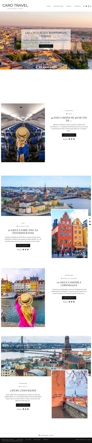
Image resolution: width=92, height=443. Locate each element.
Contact (77, 6)
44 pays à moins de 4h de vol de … (69, 119)
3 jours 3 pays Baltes (23, 390)
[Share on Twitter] (72, 139)
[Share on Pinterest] (74, 139)
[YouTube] (86, 6)
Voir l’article (46, 47)
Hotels (68, 6)
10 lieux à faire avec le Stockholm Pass (23, 231)
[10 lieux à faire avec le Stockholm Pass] (46, 196)
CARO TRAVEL (15, 5)
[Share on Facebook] (69, 139)
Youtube (28, 439)
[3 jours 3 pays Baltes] (46, 356)
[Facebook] (88, 6)
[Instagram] (84, 6)
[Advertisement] (46, 84)
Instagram (46, 435)
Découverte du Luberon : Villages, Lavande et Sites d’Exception (46, 34)
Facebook (20, 439)
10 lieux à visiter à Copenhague (69, 284)
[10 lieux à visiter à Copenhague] (23, 297)
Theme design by (83, 439)
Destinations (58, 6)
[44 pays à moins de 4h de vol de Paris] (23, 132)
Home (49, 6)
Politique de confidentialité (12, 441)
